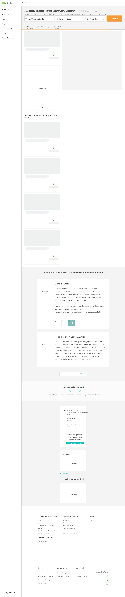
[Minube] (7, 3)
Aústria (91, 523)
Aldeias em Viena (68, 520)
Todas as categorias (70, 517)
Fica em (91, 517)
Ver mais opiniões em (69, 374)
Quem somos (42, 583)
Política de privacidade (45, 576)
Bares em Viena (68, 525)
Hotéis (4, 19)
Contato (78, 573)
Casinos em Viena (69, 528)
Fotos (4, 33)
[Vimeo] (104, 568)
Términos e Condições (45, 580)
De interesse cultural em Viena (47, 531)
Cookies (40, 573)
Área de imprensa (81, 576)
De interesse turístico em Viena (46, 527)
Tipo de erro (64, 473)
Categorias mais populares (47, 517)
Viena (90, 520)
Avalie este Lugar (92, 11)
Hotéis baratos (42, 541)
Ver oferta (53, 58)
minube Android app (63, 576)
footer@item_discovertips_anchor (68, 573)
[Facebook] (99, 568)
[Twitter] (102, 568)
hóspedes (93, 19)
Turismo (5, 14)
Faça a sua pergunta (75, 443)
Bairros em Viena (68, 523)
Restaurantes (7, 29)
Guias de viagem (8, 38)
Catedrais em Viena (69, 531)
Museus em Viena (43, 520)
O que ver (6, 24)
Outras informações (45, 537)
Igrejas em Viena (43, 523)
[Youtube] (107, 568)
